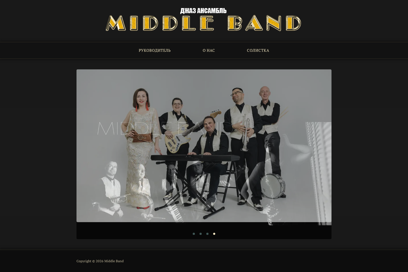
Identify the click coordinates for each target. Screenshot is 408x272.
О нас (209, 50)
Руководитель (155, 50)
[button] (194, 234)
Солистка (258, 50)
